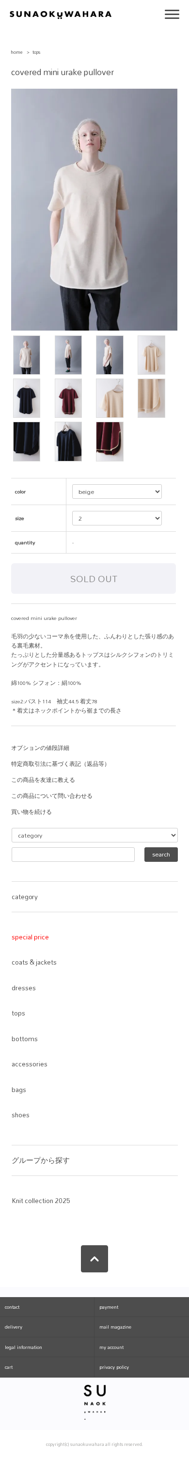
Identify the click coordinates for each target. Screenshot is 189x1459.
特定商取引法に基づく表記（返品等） (60, 764)
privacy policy (114, 1367)
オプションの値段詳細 (40, 748)
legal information (23, 1347)
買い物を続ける (31, 812)
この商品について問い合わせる (52, 796)
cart (9, 1367)
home (17, 52)
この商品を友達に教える (43, 780)
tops (36, 52)
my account (111, 1347)
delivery (13, 1327)
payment (108, 1307)
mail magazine (115, 1327)
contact (12, 1307)
